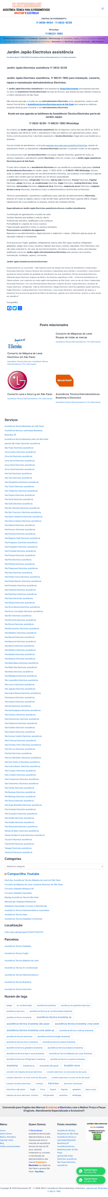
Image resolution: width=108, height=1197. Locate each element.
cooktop (39, 1083)
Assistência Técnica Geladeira (18, 946)
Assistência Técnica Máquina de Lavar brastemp (70, 1053)
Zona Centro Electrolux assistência (20, 452)
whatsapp (76, 1095)
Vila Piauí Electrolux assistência (18, 572)
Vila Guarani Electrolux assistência (20, 732)
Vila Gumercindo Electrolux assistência (22, 719)
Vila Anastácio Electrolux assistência (21, 814)
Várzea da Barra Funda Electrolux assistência (25, 835)
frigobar (64, 1089)
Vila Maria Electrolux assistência (19, 671)
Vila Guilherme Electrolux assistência (21, 723)
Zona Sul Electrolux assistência (18, 456)
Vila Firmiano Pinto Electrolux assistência (23, 745)
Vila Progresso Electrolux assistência (21, 542)
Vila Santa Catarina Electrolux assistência (23, 521)
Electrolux (53, 1083)
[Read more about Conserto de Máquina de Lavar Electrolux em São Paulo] (17, 340)
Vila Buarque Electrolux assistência (20, 792)
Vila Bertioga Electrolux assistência (20, 796)
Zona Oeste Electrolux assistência (20, 465)
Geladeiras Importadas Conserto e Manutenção (26, 906)
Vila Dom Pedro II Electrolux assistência (22, 762)
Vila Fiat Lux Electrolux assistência (20, 749)
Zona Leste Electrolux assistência (19, 469)
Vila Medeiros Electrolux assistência (20, 633)
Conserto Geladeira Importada (18, 893)
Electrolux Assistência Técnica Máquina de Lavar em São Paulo (32, 880)
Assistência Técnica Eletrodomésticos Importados (27, 910)
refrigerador (48, 1095)
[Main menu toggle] (102, 8)
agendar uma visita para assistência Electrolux (66, 145)
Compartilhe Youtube (23, 874)
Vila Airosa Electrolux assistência (19, 801)
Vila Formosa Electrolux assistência (20, 740)
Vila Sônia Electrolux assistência (19, 499)
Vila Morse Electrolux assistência (19, 624)
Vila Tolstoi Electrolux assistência (19, 486)
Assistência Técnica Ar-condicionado (21, 968)
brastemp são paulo (49, 1065)
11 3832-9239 (63, 22)
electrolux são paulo (15, 1089)
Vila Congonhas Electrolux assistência (22, 779)
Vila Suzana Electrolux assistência (20, 495)
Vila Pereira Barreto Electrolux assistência (23, 581)
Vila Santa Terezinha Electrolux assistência (23, 516)
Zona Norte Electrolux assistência (20, 460)
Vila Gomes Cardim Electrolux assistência (23, 736)
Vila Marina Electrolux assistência (19, 646)
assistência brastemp (46, 1005)
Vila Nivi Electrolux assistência (18, 615)
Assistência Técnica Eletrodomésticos (45, 57)
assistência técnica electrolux (19, 1036)
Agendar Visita (6, 1140)
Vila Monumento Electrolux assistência (22, 628)
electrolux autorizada (73, 1083)
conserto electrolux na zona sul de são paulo (70, 1077)
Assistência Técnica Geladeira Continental (23, 919)
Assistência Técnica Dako (16, 914)
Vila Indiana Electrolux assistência (20, 702)
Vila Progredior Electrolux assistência (21, 547)
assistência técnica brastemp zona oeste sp (30, 1030)
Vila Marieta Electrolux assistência (20, 654)
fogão (32, 1089)
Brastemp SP (10, 435)
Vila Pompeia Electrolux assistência (20, 551)
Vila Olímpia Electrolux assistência (20, 603)
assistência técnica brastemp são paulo (28, 1023)
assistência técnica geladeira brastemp (24, 1047)
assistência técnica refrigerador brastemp (25, 1059)
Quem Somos (6, 1133)
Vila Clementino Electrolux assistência (21, 783)
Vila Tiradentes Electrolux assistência (21, 491)
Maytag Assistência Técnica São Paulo (22, 897)
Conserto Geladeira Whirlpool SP (19, 889)
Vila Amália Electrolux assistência (19, 822)
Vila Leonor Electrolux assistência (19, 684)
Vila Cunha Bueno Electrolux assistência (22, 766)
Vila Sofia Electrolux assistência (19, 504)
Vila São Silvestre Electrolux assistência (22, 508)
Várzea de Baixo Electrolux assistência (22, 831)
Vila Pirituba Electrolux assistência (20, 564)
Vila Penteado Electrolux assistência (21, 585)
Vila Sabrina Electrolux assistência (20, 525)
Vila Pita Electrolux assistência (18, 560)
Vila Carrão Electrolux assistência (19, 788)
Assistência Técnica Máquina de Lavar (22, 960)
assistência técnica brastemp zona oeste (77, 1023)
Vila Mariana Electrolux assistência (20, 659)
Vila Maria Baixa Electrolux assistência (21, 663)
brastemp (12, 1065)
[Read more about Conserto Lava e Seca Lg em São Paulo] (17, 380)
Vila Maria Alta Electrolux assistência (21, 667)
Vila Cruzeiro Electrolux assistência (20, 771)
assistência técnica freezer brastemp (59, 1042)
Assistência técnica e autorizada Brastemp (23, 430)
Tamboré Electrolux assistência (18, 852)
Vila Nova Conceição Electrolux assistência (24, 611)
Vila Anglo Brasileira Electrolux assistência (23, 805)
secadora (63, 1095)
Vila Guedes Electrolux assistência (20, 727)
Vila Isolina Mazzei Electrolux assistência (23, 693)
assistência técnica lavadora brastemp (65, 1047)
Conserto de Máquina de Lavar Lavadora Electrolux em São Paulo (34, 884)
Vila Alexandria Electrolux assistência (21, 826)
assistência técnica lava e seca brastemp (25, 1053)
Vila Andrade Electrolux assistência (20, 809)
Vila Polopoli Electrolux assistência (20, 555)
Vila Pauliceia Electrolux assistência (20, 590)
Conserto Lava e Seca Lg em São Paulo (29, 394)
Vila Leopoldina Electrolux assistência (21, 680)
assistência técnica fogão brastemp (53, 1036)
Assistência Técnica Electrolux (19, 361)
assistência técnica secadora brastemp (67, 1059)
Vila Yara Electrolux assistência (18, 478)
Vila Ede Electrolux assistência (18, 753)
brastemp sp (29, 1065)
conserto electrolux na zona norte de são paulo (26, 1077)
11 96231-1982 (54, 33)
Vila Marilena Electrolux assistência (20, 650)
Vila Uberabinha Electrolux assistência (21, 482)
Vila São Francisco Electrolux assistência (23, 512)
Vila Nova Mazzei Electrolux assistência (22, 607)
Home (2, 1130)
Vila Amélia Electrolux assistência (19, 818)
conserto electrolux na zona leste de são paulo (67, 1072)
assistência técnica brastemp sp (54, 1017)
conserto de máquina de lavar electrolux (24, 1072)
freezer (53, 1089)
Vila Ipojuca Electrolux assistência (20, 697)
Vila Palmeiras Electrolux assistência (21, 594)
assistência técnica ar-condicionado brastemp (51, 1011)
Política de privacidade (10, 1146)
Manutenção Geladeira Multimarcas (20, 902)
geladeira (77, 1089)
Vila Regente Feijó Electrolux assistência (22, 538)
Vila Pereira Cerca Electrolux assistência (22, 577)
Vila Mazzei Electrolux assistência (19, 637)
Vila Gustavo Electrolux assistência (20, 715)
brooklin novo (72, 1065)
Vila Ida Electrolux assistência (18, 706)
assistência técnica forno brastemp (22, 1042)
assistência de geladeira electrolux (75, 1005)
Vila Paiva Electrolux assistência (19, 598)
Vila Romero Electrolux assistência (20, 529)
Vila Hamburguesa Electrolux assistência (23, 710)
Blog (2, 1143)
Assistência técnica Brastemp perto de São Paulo (26, 439)
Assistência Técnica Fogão (16, 953)
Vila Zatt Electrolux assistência (18, 473)
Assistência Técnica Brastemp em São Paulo (24, 426)
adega (9, 1005)
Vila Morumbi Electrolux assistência (20, 620)
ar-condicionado (24, 1005)
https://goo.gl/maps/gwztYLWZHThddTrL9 (24, 932)
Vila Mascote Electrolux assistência (20, 641)
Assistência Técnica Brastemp (18, 982)
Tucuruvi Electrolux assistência (18, 839)
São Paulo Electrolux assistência (19, 448)
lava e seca (90, 1089)
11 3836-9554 (44, 22)
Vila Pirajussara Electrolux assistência (21, 568)
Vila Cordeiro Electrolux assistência (20, 775)
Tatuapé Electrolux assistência (18, 848)
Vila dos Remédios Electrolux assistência (23, 758)
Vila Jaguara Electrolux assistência (20, 689)
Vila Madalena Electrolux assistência (21, 676)
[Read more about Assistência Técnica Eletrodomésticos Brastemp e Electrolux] (65, 380)
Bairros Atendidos (8, 1137)
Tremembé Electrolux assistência (19, 844)
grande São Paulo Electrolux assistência (22, 443)
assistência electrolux (15, 1011)
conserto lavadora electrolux (18, 1083)
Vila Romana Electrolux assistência (20, 534)
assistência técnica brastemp (18, 1017)
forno (42, 1089)
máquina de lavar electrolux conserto (22, 1095)
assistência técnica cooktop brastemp (76, 1030)
